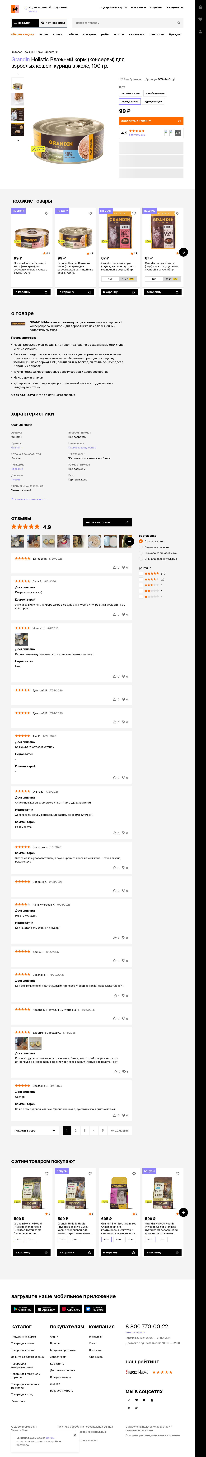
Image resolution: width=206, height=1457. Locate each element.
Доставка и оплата (62, 1370)
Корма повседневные (82, 447)
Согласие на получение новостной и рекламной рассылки (149, 1428)
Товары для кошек (23, 1343)
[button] (151, 133)
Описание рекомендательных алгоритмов (153, 1435)
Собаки (73, 34)
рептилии (157, 34)
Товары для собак (22, 1350)
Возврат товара (60, 1377)
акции (43, 34)
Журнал (55, 1383)
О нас (92, 1343)
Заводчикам (58, 1356)
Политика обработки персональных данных (84, 1426)
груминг (156, 7)
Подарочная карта (23, 1336)
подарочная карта (113, 7)
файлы (50, 1437)
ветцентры (175, 7)
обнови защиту (22, 34)
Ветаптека (137, 34)
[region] (97, 34)
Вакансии (95, 1350)
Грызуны (89, 34)
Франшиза (96, 1356)
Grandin (20, 59)
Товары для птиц (22, 1394)
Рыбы (105, 34)
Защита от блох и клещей (28, 1356)
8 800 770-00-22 (147, 1326)
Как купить (57, 1363)
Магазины (95, 1336)
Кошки (57, 34)
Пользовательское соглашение (76, 1440)
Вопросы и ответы (62, 1390)
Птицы (119, 34)
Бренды (55, 1343)
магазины (138, 7)
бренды (175, 34)
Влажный (17, 468)
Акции (54, 1336)
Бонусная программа (63, 1350)
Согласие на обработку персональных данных (81, 1433)
